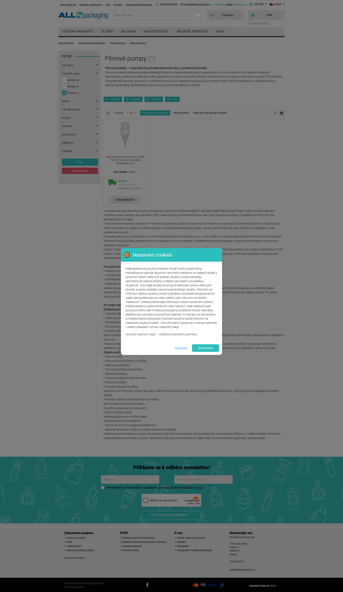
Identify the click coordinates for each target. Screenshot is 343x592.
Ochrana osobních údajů (141, 334)
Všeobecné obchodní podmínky (178, 334)
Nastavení (181, 348)
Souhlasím (205, 348)
